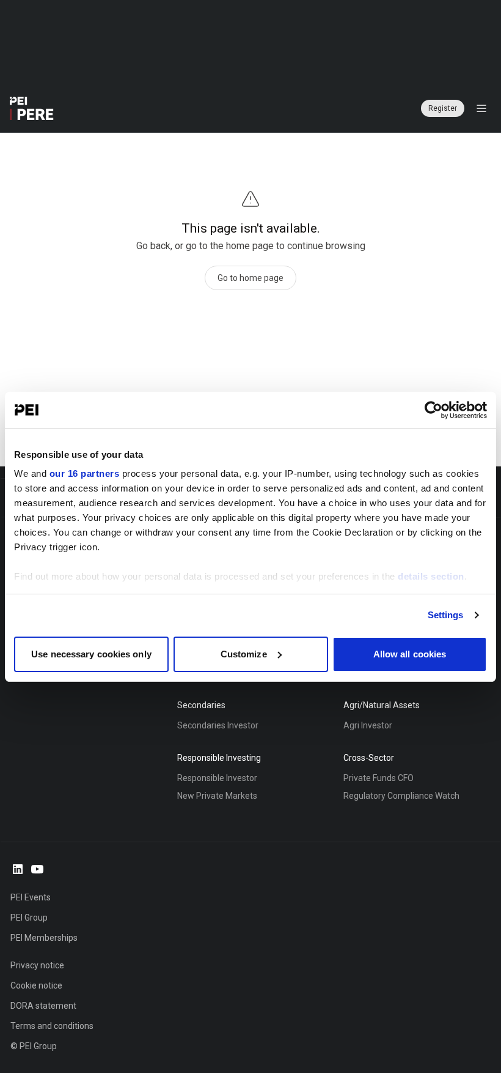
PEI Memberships (44, 938)
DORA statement (43, 1006)
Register (442, 108)
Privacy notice (37, 965)
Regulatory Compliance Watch (401, 796)
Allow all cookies (410, 654)
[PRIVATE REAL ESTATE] (32, 108)
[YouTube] (37, 869)
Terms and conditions (51, 1026)
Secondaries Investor (217, 725)
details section (431, 576)
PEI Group (29, 917)
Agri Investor (367, 725)
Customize (244, 654)
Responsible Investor (217, 778)
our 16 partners (84, 473)
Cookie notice (36, 985)
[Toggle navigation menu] (481, 108)
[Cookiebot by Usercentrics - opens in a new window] (433, 410)
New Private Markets (217, 796)
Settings (446, 615)
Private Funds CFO (378, 778)
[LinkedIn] (17, 869)
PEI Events (30, 897)
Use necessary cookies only (91, 654)
